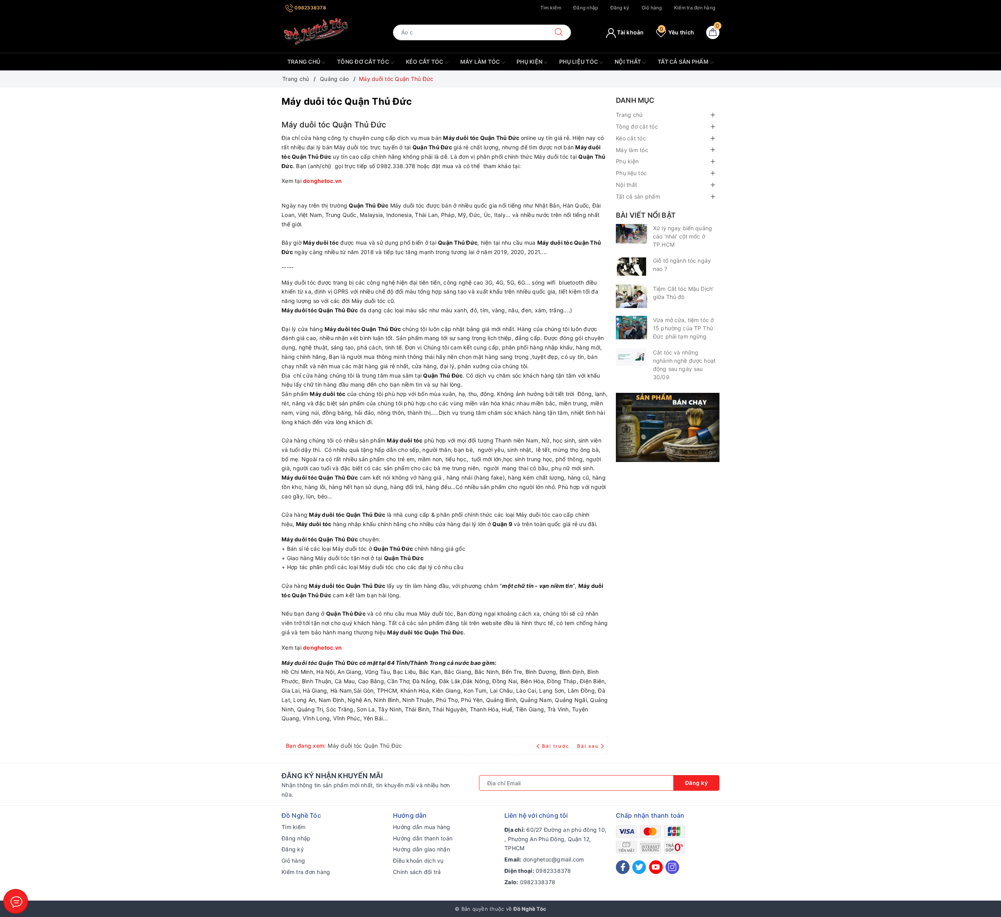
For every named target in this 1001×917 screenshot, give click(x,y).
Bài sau (588, 746)
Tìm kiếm (550, 8)
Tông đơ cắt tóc (363, 61)
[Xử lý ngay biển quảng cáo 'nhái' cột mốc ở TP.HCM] (631, 234)
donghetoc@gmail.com (553, 859)
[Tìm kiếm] (559, 32)
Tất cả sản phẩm (684, 61)
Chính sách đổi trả (417, 872)
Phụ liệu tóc (579, 61)
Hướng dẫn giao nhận (421, 849)
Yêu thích (677, 32)
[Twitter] (639, 867)
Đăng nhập (585, 8)
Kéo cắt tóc (425, 61)
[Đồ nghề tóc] (316, 32)
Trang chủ (304, 61)
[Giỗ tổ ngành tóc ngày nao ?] (631, 266)
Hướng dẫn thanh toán (422, 838)
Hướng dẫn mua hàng (421, 827)
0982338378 (309, 8)
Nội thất (628, 61)
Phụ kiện (530, 61)
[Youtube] (656, 867)
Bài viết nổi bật (646, 215)
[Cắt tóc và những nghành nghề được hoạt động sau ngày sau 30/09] (631, 357)
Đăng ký (620, 8)
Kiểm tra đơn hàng (694, 8)
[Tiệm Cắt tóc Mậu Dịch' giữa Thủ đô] (631, 296)
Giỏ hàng (652, 8)
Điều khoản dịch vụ (418, 860)
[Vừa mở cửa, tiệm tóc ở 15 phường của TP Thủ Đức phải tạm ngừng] (631, 327)
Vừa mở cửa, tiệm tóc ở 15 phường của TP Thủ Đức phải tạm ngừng (683, 328)
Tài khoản (630, 32)
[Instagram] (672, 867)
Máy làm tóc (480, 61)
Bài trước (556, 746)
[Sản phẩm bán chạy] (667, 426)
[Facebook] (623, 867)
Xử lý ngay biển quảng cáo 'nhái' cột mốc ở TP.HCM (682, 236)
